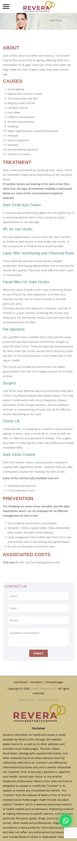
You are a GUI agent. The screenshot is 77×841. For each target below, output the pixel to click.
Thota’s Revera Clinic (44, 688)
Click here (9, 562)
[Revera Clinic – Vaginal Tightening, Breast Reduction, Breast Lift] (38, 6)
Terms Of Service (47, 699)
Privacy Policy (26, 699)
